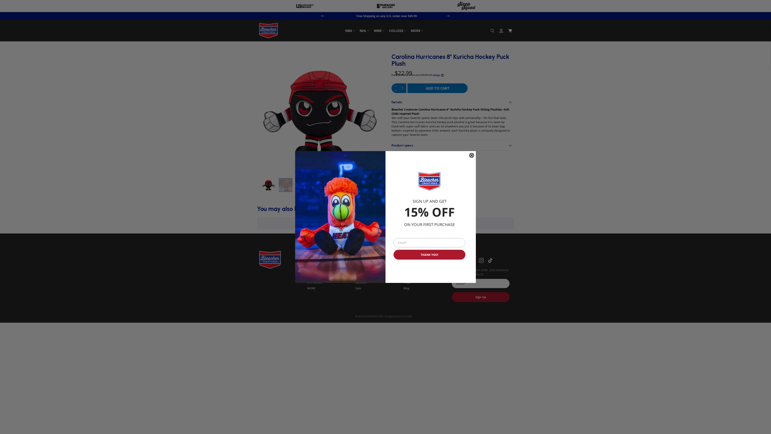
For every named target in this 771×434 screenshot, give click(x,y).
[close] (471, 155)
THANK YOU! (429, 255)
